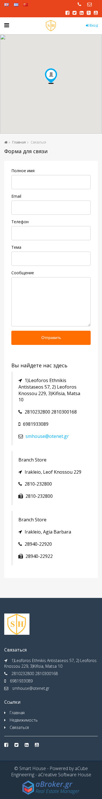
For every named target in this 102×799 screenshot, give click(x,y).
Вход (93, 25)
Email (16, 196)
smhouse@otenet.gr (47, 436)
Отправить (51, 337)
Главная (19, 142)
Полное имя (23, 170)
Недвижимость (24, 720)
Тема (16, 247)
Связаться (19, 727)
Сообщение (22, 272)
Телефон (20, 221)
